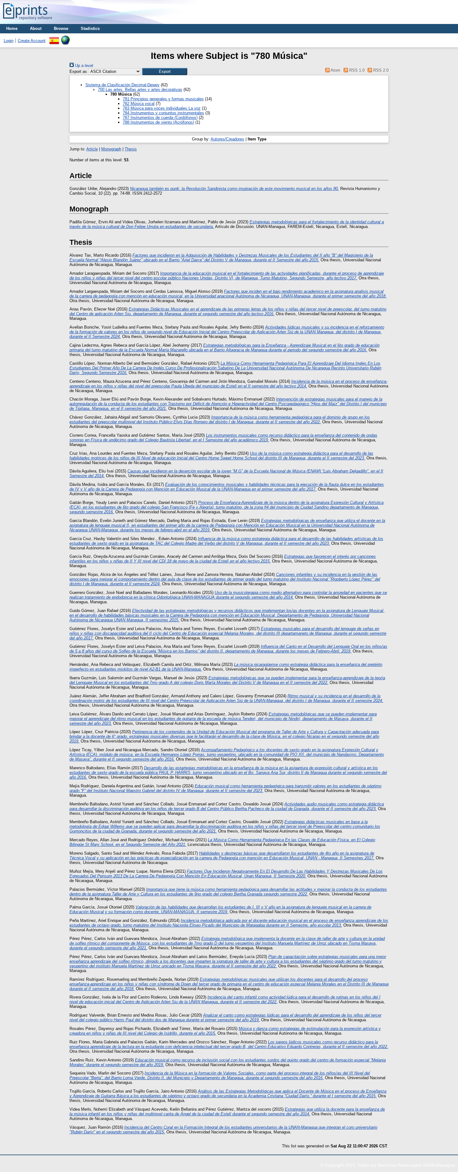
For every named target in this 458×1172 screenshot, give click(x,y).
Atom (335, 70)
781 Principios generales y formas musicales (163, 99)
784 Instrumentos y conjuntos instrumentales (163, 113)
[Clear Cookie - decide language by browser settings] (65, 38)
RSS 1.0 (356, 70)
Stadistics (90, 28)
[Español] (54, 38)
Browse (61, 28)
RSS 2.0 (380, 70)
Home (11, 28)
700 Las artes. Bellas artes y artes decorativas (140, 89)
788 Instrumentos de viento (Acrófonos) (158, 122)
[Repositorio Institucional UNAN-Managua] (27, 21)
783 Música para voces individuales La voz (162, 108)
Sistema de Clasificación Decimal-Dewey (122, 85)
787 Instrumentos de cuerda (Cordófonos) (160, 117)
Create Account (31, 40)
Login (8, 40)
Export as (78, 71)
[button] (164, 71)
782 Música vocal (139, 103)
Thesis (131, 149)
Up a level (83, 65)
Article (92, 149)
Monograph (111, 149)
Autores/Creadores (227, 139)
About (35, 28)
